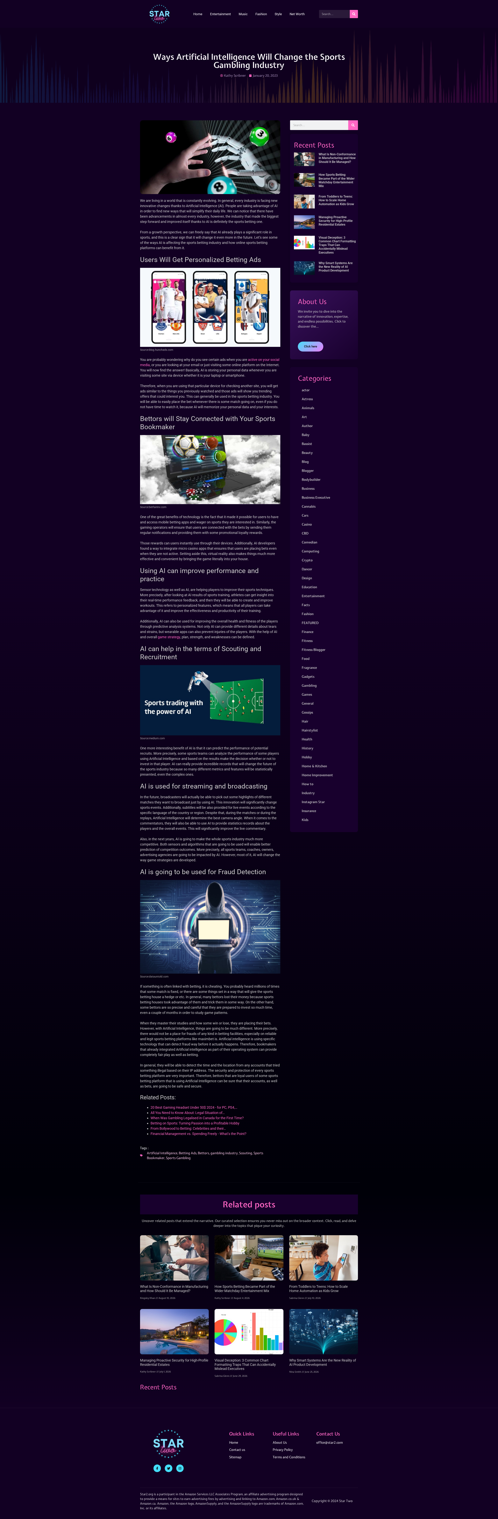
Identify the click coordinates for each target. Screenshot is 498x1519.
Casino (307, 524)
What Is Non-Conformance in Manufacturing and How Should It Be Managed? (337, 158)
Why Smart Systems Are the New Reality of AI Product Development (336, 266)
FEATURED (310, 623)
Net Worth (297, 14)
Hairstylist (310, 730)
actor (306, 390)
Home (197, 14)
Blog (305, 461)
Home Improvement (317, 775)
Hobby (307, 757)
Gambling (309, 685)
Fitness (307, 640)
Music (243, 14)
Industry (308, 793)
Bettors (203, 1153)
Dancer (307, 569)
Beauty (307, 452)
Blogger (308, 470)
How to (307, 784)
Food (305, 658)
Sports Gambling (178, 1158)
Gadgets (308, 676)
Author (307, 426)
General (308, 703)
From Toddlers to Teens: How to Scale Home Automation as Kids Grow (336, 200)
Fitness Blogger (313, 649)
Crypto (307, 560)
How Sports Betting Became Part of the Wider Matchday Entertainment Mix (337, 180)
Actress (307, 399)
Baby (305, 434)
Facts (306, 605)
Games (307, 694)
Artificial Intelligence (162, 1153)
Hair (305, 721)
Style (278, 14)
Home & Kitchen (314, 766)
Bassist (307, 443)
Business (308, 488)
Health (307, 739)
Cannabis (309, 506)
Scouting (245, 1153)
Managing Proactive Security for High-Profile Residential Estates (336, 220)
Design (307, 578)
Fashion (261, 14)
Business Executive (316, 497)
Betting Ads (187, 1153)
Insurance (309, 811)
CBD (305, 533)
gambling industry (224, 1153)
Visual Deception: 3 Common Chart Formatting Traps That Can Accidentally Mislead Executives (337, 245)
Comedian (309, 542)
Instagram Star (313, 802)
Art (304, 417)
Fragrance (309, 667)
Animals (308, 408)
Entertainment (220, 14)
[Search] (354, 14)
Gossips (307, 712)
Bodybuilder (311, 479)
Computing (310, 551)
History (307, 748)
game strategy (169, 637)
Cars (305, 515)
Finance (307, 631)
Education (309, 587)
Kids (305, 820)
